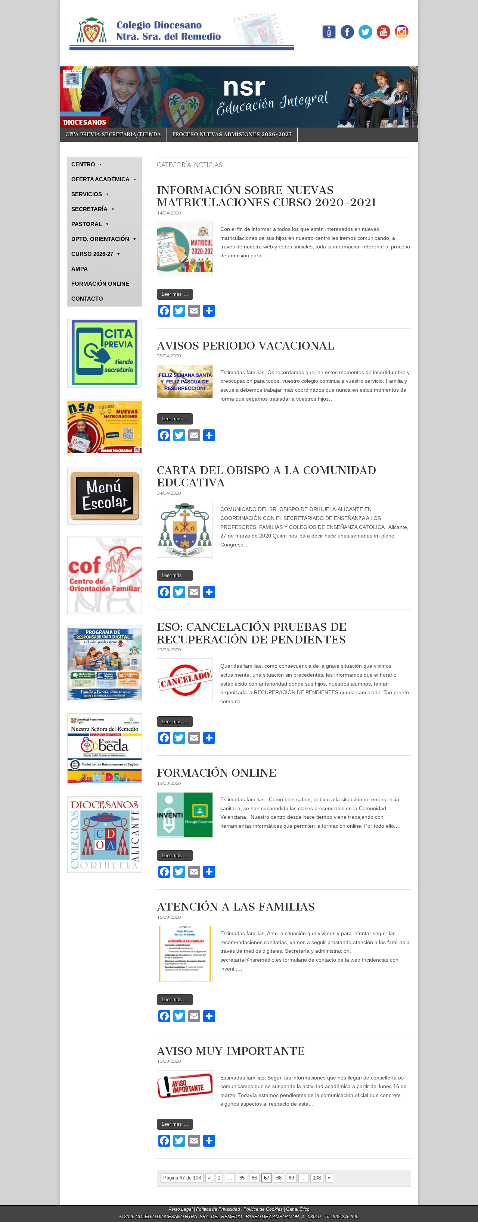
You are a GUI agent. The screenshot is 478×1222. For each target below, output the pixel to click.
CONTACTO (87, 298)
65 (242, 1178)
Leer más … (175, 294)
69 (291, 1178)
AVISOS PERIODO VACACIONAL (245, 345)
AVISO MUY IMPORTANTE (231, 1051)
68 (279, 1178)
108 (317, 1178)
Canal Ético (298, 1209)
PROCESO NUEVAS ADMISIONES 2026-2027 (232, 134)
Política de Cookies (263, 1209)
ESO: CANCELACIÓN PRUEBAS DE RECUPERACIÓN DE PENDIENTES (252, 633)
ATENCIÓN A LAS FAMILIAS (236, 907)
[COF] (105, 575)
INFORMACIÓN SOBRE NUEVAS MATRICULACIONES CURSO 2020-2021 (267, 197)
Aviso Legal (181, 1209)
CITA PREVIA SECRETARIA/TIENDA (113, 134)
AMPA (79, 269)
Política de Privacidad (218, 1209)
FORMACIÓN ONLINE (216, 773)
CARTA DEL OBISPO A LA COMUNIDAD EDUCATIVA (266, 477)
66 (254, 1178)
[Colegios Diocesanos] (105, 835)
